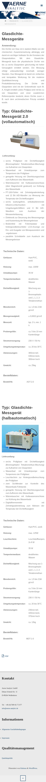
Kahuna (23, 768)
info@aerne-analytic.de (10, 708)
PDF (6, 656)
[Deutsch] (36, 15)
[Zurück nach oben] (23, 778)
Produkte (14, 21)
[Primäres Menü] (41, 5)
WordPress (33, 768)
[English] (39, 15)
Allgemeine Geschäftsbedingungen (14, 729)
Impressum (5, 738)
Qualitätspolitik (7, 758)
